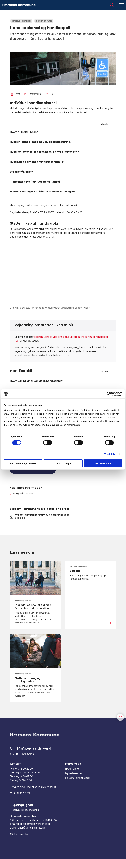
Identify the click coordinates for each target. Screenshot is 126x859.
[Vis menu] (121, 4)
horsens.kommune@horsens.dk (28, 820)
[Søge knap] (111, 4)
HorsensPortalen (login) (78, 778)
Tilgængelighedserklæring (24, 810)
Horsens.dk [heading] (73, 763)
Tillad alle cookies (103, 463)
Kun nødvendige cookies (23, 463)
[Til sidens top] (120, 717)
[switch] (47, 442)
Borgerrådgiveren (23, 493)
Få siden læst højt (19, 834)
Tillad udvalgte (63, 463)
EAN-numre (72, 769)
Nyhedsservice (73, 773)
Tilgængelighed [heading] (21, 805)
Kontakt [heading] (16, 763)
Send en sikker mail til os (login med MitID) (33, 787)
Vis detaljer (110, 454)
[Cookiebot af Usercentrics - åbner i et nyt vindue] (109, 394)
